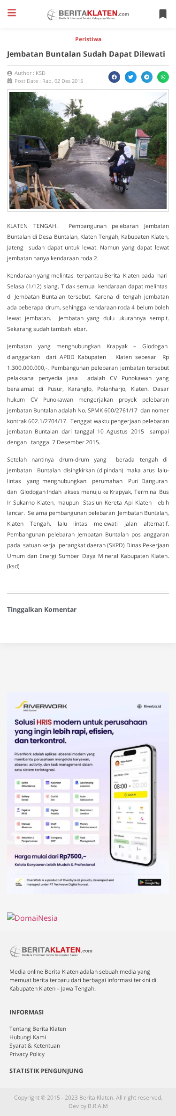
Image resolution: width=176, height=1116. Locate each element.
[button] (12, 13)
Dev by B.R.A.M (88, 1106)
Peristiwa (88, 39)
